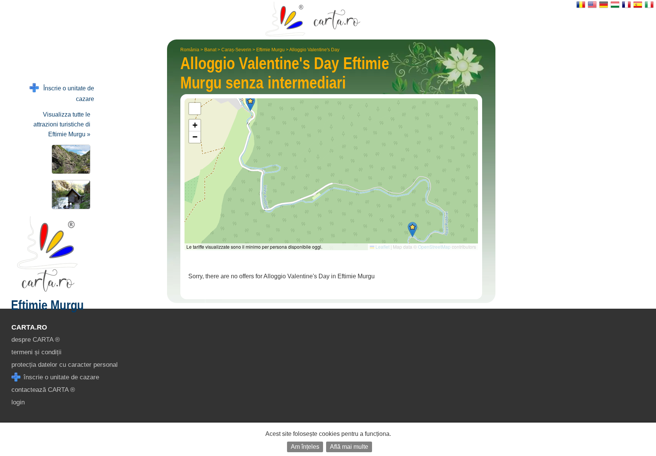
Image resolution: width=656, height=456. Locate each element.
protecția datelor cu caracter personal (64, 364)
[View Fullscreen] (194, 108)
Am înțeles (305, 446)
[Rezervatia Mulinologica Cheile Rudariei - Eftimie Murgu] (69, 194)
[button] (412, 229)
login (18, 402)
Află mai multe (349, 446)
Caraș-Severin (236, 49)
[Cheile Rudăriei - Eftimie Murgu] (69, 159)
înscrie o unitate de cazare (60, 377)
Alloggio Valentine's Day (314, 49)
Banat (210, 49)
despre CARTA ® (35, 339)
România (189, 49)
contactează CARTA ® (43, 389)
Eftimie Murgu (270, 49)
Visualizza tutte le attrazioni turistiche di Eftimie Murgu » (61, 124)
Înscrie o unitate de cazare (66, 93)
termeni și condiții (36, 352)
